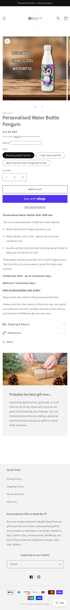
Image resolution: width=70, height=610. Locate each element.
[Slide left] (27, 107)
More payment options (35, 207)
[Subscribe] (59, 564)
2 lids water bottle (50, 155)
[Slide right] (42, 107)
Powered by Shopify (42, 604)
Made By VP (30, 604)
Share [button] (9, 341)
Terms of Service (16, 494)
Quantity (7, 170)
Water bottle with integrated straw (26, 162)
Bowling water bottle (18, 155)
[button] (4, 18)
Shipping (17, 136)
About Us (12, 501)
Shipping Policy (15, 486)
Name (6, 142)
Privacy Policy (14, 478)
